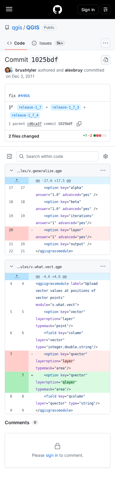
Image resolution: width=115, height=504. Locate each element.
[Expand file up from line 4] (17, 276)
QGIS (33, 27)
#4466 (24, 95)
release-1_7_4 (25, 115)
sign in (52, 455)
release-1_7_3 (65, 107)
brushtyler (26, 69)
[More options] (103, 170)
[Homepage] (57, 9)
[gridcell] (57, 180)
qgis (17, 27)
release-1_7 (30, 107)
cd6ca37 (34, 124)
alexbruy (74, 69)
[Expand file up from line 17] (17, 180)
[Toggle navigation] (9, 9)
